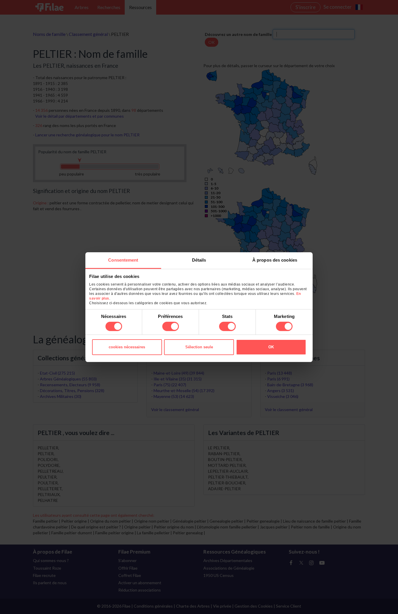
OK (271, 347)
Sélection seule (199, 347)
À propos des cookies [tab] (274, 259)
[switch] (170, 326)
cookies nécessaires (127, 347)
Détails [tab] (199, 259)
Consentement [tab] (123, 259)
